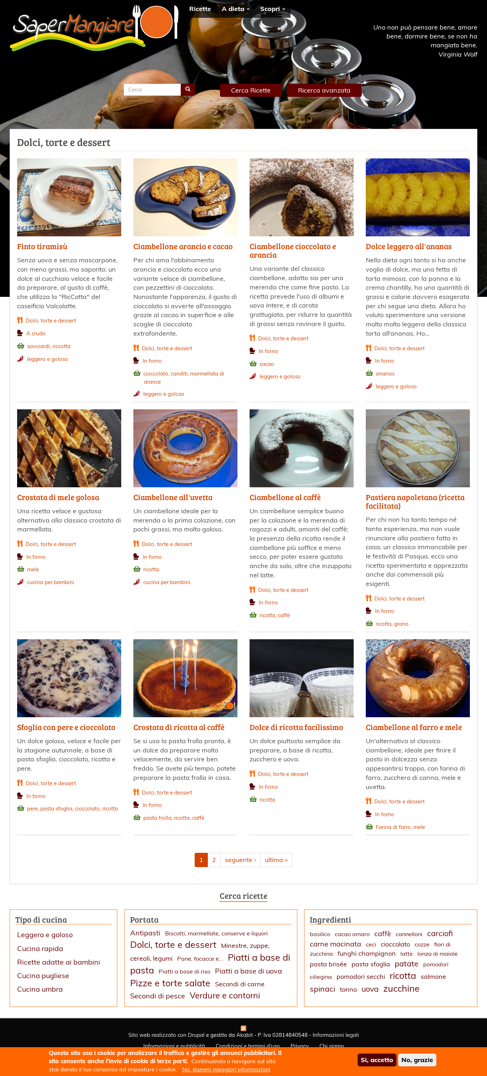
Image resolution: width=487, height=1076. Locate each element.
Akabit (244, 1035)
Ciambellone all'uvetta (172, 497)
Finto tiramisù (42, 246)
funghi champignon (367, 953)
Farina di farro (393, 827)
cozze (422, 944)
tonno (348, 989)
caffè (284, 615)
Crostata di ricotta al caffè (179, 726)
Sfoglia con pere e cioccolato (66, 726)
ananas (385, 373)
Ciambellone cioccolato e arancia (293, 250)
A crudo (36, 333)
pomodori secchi (361, 976)
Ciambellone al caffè (285, 497)
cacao (267, 364)
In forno (152, 360)
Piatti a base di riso (184, 971)
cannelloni (409, 934)
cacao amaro (352, 934)
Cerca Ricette (251, 90)
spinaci (322, 988)
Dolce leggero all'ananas (409, 246)
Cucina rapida (40, 948)
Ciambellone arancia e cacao (183, 246)
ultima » (276, 860)
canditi (179, 373)
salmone (433, 976)
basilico (320, 934)
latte (406, 953)
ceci (371, 944)
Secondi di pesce (157, 995)
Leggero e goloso (45, 934)
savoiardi (38, 346)
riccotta (61, 346)
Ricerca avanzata (324, 90)
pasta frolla (157, 817)
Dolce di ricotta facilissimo (296, 726)
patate (407, 963)
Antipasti (145, 932)
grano (401, 623)
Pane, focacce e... (200, 958)
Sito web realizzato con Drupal (166, 1035)
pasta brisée (328, 964)
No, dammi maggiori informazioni (226, 1069)
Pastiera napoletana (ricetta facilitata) (415, 501)
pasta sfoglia (56, 808)
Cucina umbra (40, 989)
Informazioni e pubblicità (174, 1046)
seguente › (240, 860)
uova (370, 988)
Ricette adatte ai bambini (58, 961)
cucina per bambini (50, 582)
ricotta (151, 569)
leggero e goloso (47, 359)
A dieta (234, 9)
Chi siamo (331, 1046)
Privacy (300, 1046)
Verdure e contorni (225, 995)
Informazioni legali (336, 1035)
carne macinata (335, 943)
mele (33, 569)
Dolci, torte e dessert (51, 320)
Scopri (271, 9)
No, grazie (417, 1060)
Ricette (200, 9)
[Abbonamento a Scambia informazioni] (243, 1028)
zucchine (401, 988)
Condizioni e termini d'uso (248, 1046)
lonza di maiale (437, 953)
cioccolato (155, 373)
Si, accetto (377, 1060)
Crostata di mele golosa (58, 497)
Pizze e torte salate (170, 982)
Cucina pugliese (43, 975)
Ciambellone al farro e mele (414, 726)
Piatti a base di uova (248, 970)
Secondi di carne (240, 984)
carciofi (440, 933)
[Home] (97, 28)
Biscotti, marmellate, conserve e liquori (216, 933)
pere (32, 808)
